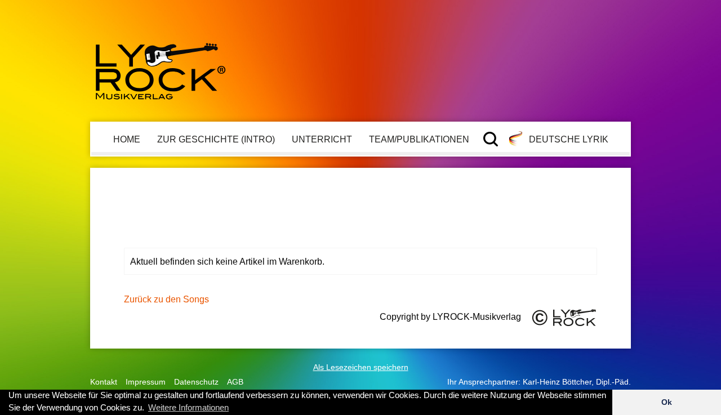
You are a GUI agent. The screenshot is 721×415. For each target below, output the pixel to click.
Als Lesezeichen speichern (360, 367)
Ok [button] (666, 402)
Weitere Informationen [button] (188, 407)
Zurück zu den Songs (166, 299)
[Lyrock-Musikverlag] (160, 66)
